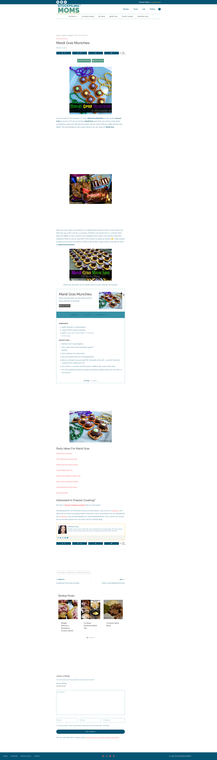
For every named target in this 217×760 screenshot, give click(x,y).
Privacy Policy (26, 756)
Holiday (152, 9)
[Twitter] (60, 538)
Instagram (115, 511)
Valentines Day (142, 16)
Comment (61, 692)
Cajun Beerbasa (62, 493)
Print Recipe (98, 60)
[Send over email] (111, 53)
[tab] (87, 637)
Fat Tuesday (61, 572)
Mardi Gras (73, 459)
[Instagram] (61, 2)
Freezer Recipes (127, 16)
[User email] (67, 538)
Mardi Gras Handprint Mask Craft (68, 476)
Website (107, 720)
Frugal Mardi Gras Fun (64, 470)
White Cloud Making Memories (113, 581)
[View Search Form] (159, 9)
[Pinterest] (65, 2)
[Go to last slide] (60, 618)
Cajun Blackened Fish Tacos (66, 487)
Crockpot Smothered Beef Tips (90, 625)
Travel (135, 9)
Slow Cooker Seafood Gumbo (67, 481)
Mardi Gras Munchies (83, 572)
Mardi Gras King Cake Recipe (67, 464)
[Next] (121, 618)
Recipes (126, 9)
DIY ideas (101, 16)
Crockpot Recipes (155, 2)
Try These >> (73, 16)
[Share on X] (95, 53)
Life (143, 9)
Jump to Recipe (84, 60)
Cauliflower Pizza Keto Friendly (67, 581)
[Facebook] (57, 2)
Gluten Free (113, 16)
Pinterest (63, 516)
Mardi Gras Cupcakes (64, 453)
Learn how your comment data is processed (102, 737)
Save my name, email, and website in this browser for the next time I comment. (83, 725)
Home (58, 35)
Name (60, 720)
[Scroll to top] (213, 753)
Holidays (70, 35)
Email (83, 720)
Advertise (14, 756)
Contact (37, 756)
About (6, 756)
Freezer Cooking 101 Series (75, 505)
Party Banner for (62, 459)
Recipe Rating (61, 683)
